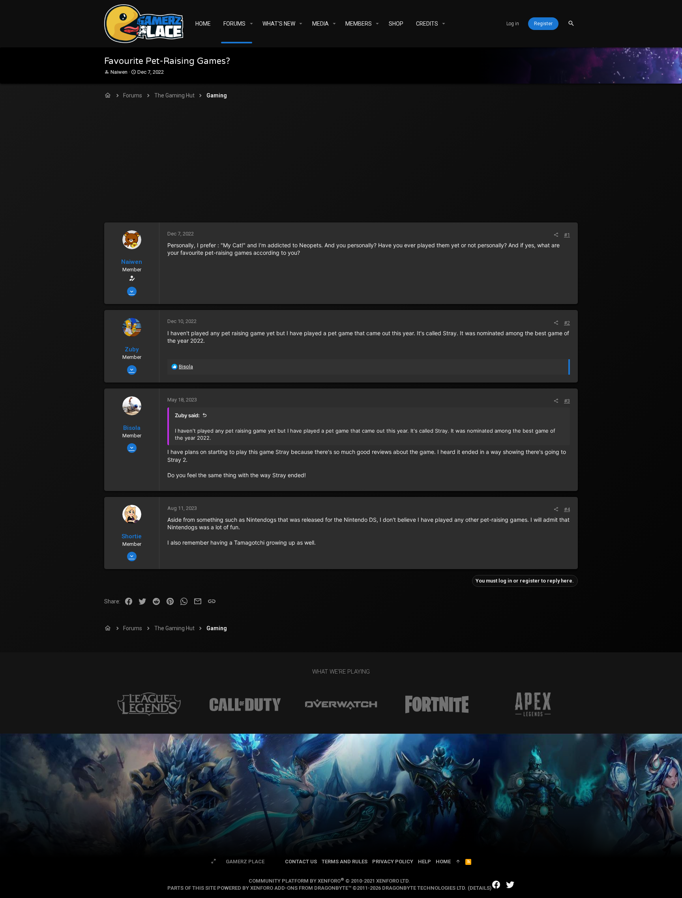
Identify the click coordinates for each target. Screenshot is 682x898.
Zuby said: (187, 415)
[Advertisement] (341, 163)
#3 (567, 401)
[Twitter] (510, 885)
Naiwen (119, 72)
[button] (251, 24)
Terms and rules (344, 861)
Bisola (132, 427)
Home (443, 861)
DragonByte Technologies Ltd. (424, 888)
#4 (567, 509)
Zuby (132, 349)
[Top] (458, 862)
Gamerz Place (245, 861)
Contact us (301, 861)
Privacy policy (392, 861)
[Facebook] (496, 885)
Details (480, 888)
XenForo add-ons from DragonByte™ (300, 888)
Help (424, 861)
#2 (567, 323)
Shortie (132, 536)
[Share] (556, 235)
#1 (567, 235)
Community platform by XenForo (329, 881)
